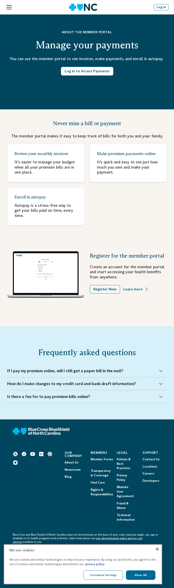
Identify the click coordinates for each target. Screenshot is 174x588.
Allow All (141, 575)
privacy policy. (95, 564)
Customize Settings (103, 575)
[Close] (157, 549)
